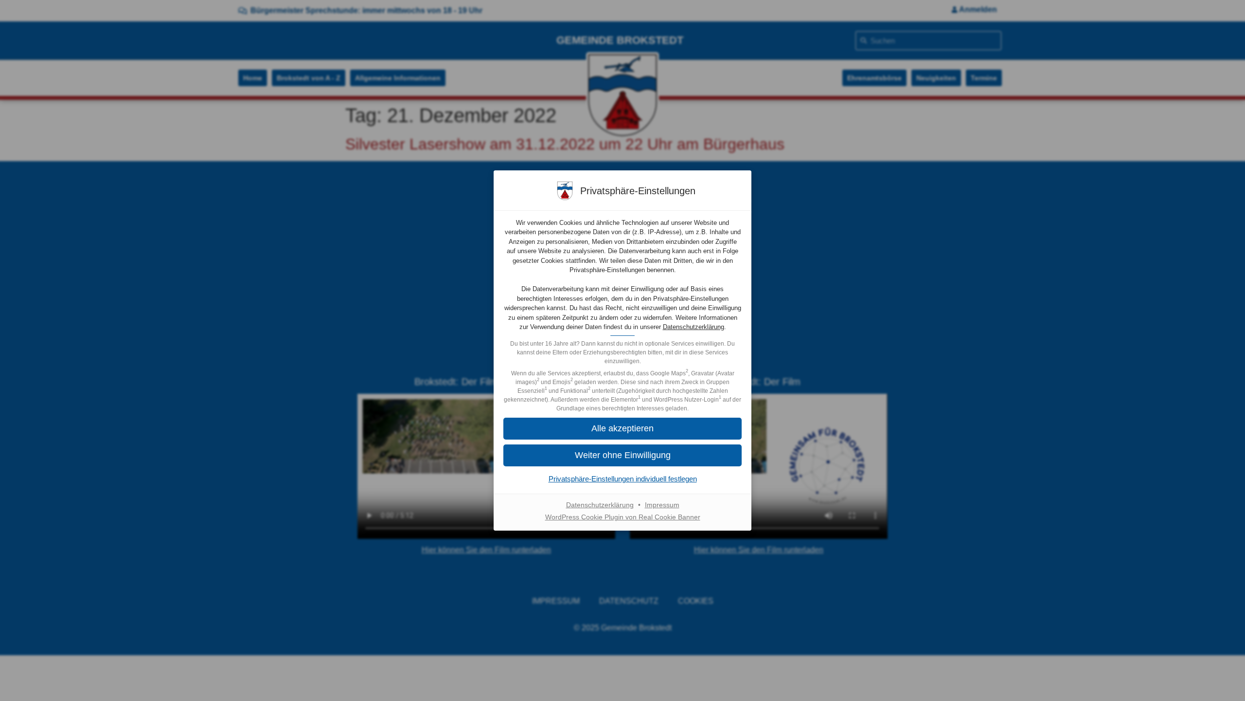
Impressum (662, 505)
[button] (622, 455)
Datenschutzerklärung (693, 327)
